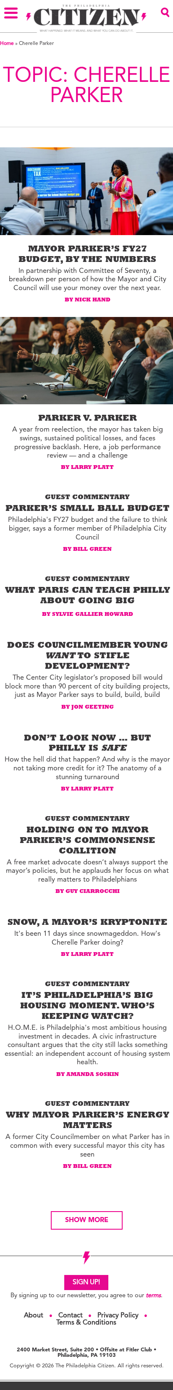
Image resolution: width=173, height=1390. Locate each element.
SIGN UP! (86, 1282)
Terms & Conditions (86, 1322)
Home (7, 43)
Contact (70, 1315)
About (33, 1315)
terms (153, 1296)
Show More (86, 1220)
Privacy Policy (118, 1315)
